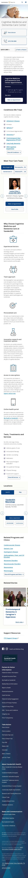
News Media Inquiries (8, 818)
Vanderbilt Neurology (10, 500)
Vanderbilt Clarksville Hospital (10, 776)
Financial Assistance (7, 691)
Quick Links (5, 49)
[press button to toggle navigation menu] (26, 2)
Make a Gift (5, 746)
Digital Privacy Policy (7, 706)
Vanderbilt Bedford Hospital (10, 773)
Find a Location (6, 731)
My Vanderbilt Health (8, 822)
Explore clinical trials (10, 393)
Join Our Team (6, 757)
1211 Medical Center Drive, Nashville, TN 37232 (13, 864)
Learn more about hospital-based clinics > (12, 848)
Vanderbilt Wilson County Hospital (11, 786)
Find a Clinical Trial (7, 738)
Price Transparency (7, 718)
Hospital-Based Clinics (8, 801)
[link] (15, 606)
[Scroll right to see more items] (25, 196)
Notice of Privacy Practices (9, 703)
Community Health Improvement (11, 790)
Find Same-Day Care (7, 735)
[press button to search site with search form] (22, 2)
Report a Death (6, 687)
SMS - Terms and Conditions (10, 710)
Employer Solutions (7, 805)
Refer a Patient (6, 754)
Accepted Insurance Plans (9, 676)
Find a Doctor (5, 727)
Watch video (19, 622)
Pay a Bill (4, 742)
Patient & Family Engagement (10, 699)
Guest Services (6, 695)
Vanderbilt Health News (8, 814)
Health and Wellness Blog (16, 649)
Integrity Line (6, 714)
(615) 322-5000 (6, 868)
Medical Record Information (10, 684)
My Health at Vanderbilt (11, 418)
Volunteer (5, 750)
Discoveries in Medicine (8, 825)
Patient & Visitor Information (10, 672)
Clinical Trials (5, 797)
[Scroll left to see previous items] (2, 196)
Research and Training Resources (11, 793)
